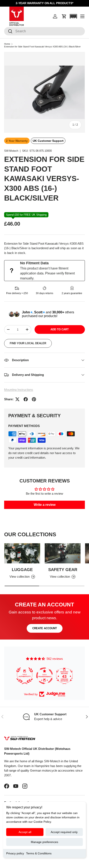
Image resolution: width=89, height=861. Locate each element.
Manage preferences (44, 842)
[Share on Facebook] (26, 399)
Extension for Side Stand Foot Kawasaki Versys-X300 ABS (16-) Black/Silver (42, 47)
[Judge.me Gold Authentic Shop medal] (22, 675)
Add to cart (60, 329)
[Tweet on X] (17, 399)
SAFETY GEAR (62, 569)
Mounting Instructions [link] (18, 389)
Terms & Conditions (39, 853)
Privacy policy (15, 853)
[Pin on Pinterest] (34, 399)
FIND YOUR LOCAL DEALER (28, 343)
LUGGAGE (22, 569)
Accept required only (64, 832)
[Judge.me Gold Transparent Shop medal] (42, 675)
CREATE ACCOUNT (44, 628)
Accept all (25, 832)
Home (7, 44)
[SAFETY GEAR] (63, 553)
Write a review (44, 504)
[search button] (8, 31)
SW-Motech (11, 150)
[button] (64, 16)
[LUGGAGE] (22, 553)
